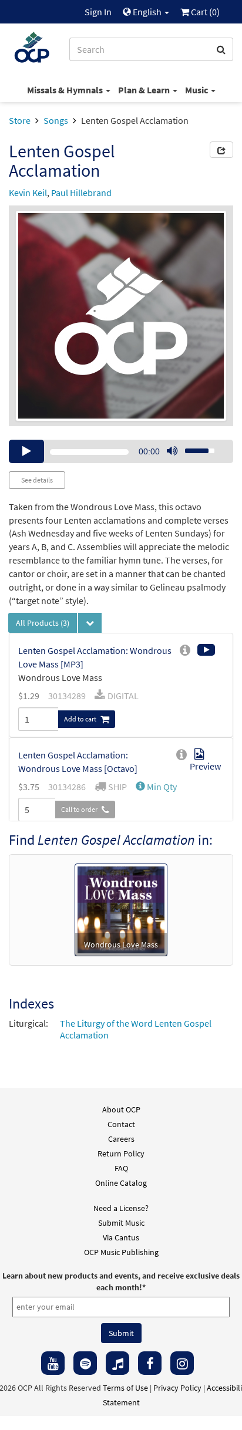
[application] (121, 451)
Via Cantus (121, 1237)
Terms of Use (125, 1387)
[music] (117, 1363)
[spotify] (85, 1363)
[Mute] (172, 451)
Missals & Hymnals (66, 90)
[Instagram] (182, 1363)
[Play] (26, 451)
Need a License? (121, 1208)
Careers (121, 1139)
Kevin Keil (28, 192)
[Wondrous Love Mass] (121, 909)
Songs (55, 120)
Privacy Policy (177, 1387)
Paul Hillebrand (81, 192)
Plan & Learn (145, 90)
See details (37, 479)
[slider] (193, 447)
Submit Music (121, 1222)
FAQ (121, 1168)
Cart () (204, 12)
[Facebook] (150, 1363)
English (147, 12)
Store (20, 120)
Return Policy (121, 1153)
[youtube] (53, 1363)
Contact (121, 1124)
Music (197, 90)
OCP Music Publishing (121, 1252)
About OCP (121, 1109)
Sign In (98, 12)
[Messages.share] (221, 149)
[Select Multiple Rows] (90, 623)
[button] (156, 786)
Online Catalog (121, 1183)
